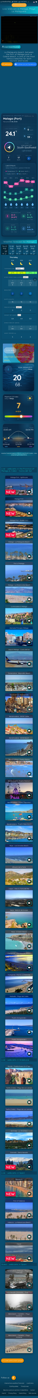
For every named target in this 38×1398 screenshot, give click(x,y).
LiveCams (30, 1383)
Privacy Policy (12, 1393)
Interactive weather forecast (14, 1383)
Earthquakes (14, 1386)
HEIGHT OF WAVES (11, 315)
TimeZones (25, 1386)
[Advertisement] (19, 90)
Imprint (4, 1393)
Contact (32, 1390)
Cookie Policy (22, 1393)
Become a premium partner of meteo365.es (15, 1390)
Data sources (32, 1393)
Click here (10, 350)
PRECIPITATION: (10, 307)
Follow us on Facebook (26, 64)
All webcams (7, 64)
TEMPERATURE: (10, 268)
